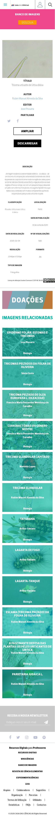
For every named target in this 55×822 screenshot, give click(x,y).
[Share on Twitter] (9, 121)
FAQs (30, 805)
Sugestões (42, 790)
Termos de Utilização (18, 800)
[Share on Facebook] (17, 121)
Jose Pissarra (27, 108)
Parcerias (35, 795)
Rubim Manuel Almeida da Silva (27, 98)
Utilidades (39, 800)
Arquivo (8, 790)
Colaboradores (25, 790)
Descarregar (27, 143)
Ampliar (27, 131)
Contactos (41, 805)
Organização (18, 795)
